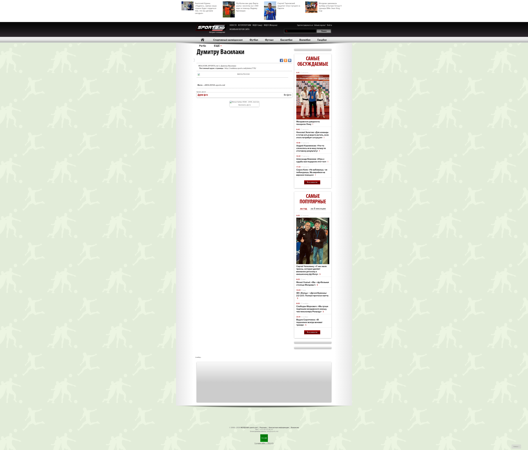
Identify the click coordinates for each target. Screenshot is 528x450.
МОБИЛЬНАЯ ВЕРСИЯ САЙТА (239, 29)
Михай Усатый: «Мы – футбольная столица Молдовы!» (312, 283)
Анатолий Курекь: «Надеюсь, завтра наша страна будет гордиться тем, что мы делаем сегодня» (206, 8)
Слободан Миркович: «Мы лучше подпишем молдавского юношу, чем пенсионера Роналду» (312, 309)
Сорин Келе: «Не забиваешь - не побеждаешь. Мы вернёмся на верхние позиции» (311, 172)
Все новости (312, 182)
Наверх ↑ (516, 446)
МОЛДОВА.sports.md (249, 428)
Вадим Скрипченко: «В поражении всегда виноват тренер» (309, 322)
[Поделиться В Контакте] (289, 60)
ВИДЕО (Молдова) (270, 25)
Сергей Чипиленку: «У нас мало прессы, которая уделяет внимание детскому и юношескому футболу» (311, 270)
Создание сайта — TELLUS (264, 443)
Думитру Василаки (228, 66)
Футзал (269, 39)
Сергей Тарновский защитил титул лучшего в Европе (288, 5)
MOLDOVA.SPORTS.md (208, 66)
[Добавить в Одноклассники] (285, 60)
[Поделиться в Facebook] (281, 60)
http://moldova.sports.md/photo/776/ (240, 68)
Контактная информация (279, 428)
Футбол (254, 39)
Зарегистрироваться (305, 25)
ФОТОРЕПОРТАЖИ (244, 25)
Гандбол (322, 39)
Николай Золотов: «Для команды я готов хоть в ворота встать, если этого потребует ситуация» (312, 135)
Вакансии (295, 428)
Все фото (287, 95)
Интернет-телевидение (218, 32)
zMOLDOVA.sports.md (214, 85)
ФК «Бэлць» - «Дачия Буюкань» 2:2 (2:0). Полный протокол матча (312, 295)
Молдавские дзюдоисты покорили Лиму (308, 122)
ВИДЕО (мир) (257, 25)
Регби (202, 45)
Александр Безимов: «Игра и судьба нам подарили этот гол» (312, 160)
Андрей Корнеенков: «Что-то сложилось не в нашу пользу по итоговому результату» (311, 148)
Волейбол (304, 39)
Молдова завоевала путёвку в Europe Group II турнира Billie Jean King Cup (330, 7)
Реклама (263, 428)
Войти (329, 25)
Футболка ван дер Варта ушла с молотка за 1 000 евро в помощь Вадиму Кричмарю (247, 7)
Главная (202, 40)
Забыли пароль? (320, 25)
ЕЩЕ (217, 45)
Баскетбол (286, 39)
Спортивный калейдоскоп (228, 39)
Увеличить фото (244, 105)
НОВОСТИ (233, 25)
